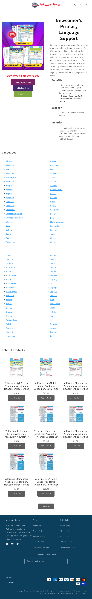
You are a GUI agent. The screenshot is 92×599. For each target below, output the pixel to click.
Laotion (9, 263)
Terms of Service (39, 542)
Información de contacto (65, 593)
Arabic (9, 169)
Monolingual (11, 291)
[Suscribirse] (64, 561)
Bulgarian (10, 197)
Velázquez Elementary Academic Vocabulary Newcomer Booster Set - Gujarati (75, 434)
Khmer (53, 238)
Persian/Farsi (11, 320)
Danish (9, 234)
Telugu (53, 312)
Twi (51, 320)
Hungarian (54, 210)
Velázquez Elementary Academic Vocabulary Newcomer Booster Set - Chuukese (16, 481)
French (53, 169)
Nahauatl (10, 295)
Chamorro (10, 209)
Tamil (52, 307)
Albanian (10, 165)
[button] (5, 5)
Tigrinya (53, 287)
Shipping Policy (39, 536)
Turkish (53, 295)
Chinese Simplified (14, 213)
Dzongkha (10, 242)
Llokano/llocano (57, 222)
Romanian (10, 336)
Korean (9, 255)
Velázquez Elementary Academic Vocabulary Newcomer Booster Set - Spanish (75, 386)
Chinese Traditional (14, 218)
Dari (7, 238)
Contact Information (41, 547)
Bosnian (9, 189)
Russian (53, 255)
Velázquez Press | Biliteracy (30, 591)
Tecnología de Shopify (47, 591)
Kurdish (9, 259)
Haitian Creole (56, 189)
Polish (9, 324)
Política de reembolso (63, 591)
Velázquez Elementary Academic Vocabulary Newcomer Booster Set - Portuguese (46, 434)
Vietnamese (55, 303)
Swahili (53, 271)
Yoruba (53, 328)
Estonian (54, 165)
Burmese (10, 201)
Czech (8, 226)
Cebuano (10, 205)
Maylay (9, 279)
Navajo (9, 299)
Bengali (9, 185)
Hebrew (53, 197)
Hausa (53, 193)
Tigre (52, 316)
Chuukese (10, 222)
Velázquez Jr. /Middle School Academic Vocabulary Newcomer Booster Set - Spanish (46, 386)
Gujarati (53, 185)
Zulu (52, 336)
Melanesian (11, 283)
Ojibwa (9, 308)
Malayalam (10, 267)
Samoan (53, 259)
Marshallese (11, 275)
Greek (52, 177)
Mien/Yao (10, 287)
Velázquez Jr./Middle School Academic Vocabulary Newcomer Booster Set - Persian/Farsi (46, 481)
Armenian (10, 173)
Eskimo (53, 161)
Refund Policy (38, 525)
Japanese (54, 234)
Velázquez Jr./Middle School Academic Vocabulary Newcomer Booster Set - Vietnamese (17, 434)
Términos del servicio (48, 593)
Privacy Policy (38, 531)
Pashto (9, 316)
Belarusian (10, 181)
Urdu (52, 299)
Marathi (9, 271)
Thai (52, 283)
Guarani (53, 181)
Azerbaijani (11, 177)
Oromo (9, 312)
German (53, 173)
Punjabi (9, 332)
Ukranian (54, 324)
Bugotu (9, 193)
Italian (53, 230)
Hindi (52, 202)
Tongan (53, 291)
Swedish (53, 275)
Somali (53, 263)
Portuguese (11, 328)
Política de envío (80, 593)
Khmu (52, 242)
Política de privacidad (79, 591)
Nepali (9, 303)
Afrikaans (10, 161)
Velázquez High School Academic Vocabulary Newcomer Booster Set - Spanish (16, 386)
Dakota (9, 230)
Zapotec (53, 332)
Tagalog (53, 279)
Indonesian (55, 226)
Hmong (53, 206)
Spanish (53, 267)
